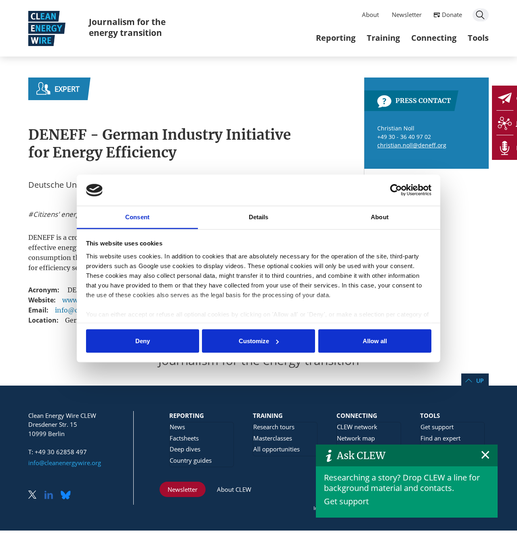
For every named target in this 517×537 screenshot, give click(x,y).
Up (479, 380)
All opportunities (276, 449)
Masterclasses (272, 438)
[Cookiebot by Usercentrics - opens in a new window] (396, 190)
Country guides (191, 460)
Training (383, 37)
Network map (356, 438)
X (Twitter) (35, 496)
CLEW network (357, 427)
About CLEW (234, 489)
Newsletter (407, 14)
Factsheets (184, 438)
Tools (478, 37)
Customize (254, 341)
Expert (67, 89)
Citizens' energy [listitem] (57, 214)
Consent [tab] (137, 216)
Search (481, 14)
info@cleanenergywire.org (64, 463)
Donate (452, 14)
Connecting (433, 37)
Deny (142, 341)
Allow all (375, 341)
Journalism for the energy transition (127, 27)
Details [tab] (259, 216)
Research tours (273, 427)
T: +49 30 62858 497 (57, 452)
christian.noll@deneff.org (411, 145)
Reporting (335, 37)
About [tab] (380, 216)
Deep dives (185, 449)
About (370, 14)
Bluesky (68, 496)
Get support (346, 501)
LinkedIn (51, 496)
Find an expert (440, 438)
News (177, 427)
